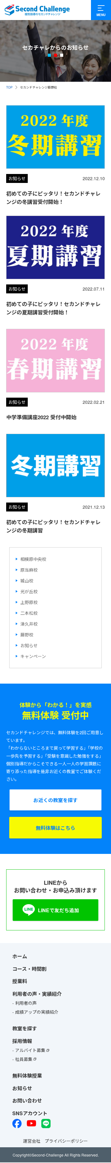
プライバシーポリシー (66, 1140)
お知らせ (29, 645)
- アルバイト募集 (28, 1050)
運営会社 (31, 1140)
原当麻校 (29, 570)
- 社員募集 (22, 1059)
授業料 (19, 981)
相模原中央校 (33, 559)
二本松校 (29, 613)
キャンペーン (33, 656)
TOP (9, 87)
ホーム (19, 956)
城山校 (26, 580)
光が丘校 (29, 591)
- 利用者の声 (24, 1003)
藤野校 (26, 634)
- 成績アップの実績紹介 (35, 1011)
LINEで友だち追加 (58, 910)
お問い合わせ (27, 1100)
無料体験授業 (27, 1075)
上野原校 (29, 602)
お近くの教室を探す (55, 799)
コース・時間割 (29, 968)
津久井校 (29, 624)
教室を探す (24, 1028)
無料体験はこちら (55, 827)
